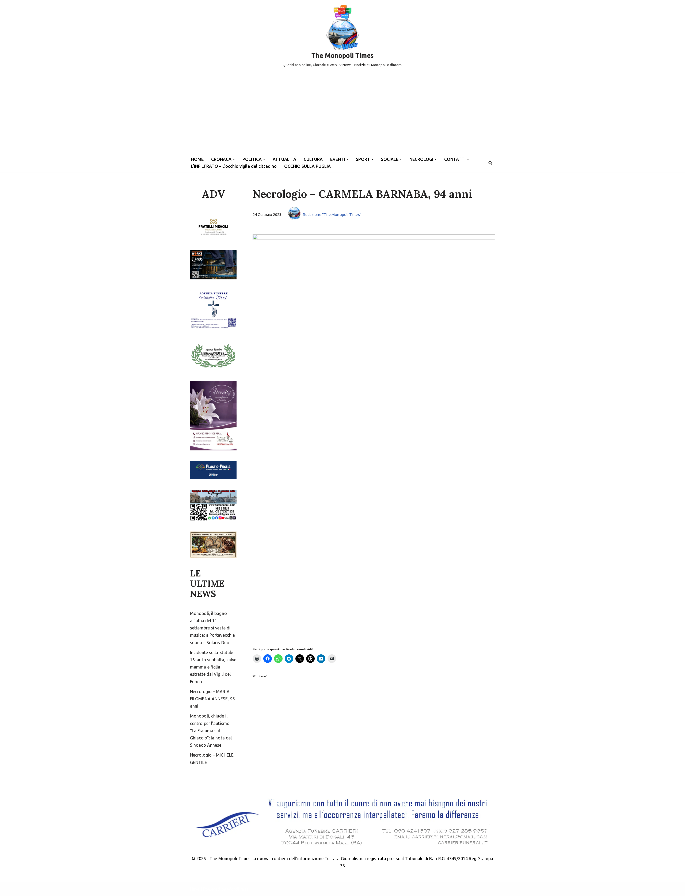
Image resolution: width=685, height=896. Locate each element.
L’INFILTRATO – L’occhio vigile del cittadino (234, 166)
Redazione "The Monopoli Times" (332, 214)
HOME (197, 159)
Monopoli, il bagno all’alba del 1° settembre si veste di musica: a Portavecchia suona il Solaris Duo (212, 628)
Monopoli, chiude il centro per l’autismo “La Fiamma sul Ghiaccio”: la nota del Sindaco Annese (211, 730)
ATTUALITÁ (284, 159)
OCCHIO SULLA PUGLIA (307, 166)
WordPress (238, 889)
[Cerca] (490, 163)
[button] (234, 159)
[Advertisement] (342, 113)
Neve (194, 889)
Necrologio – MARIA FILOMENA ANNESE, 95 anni (212, 698)
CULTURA (313, 159)
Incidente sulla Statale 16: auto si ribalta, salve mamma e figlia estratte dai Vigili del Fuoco (213, 667)
